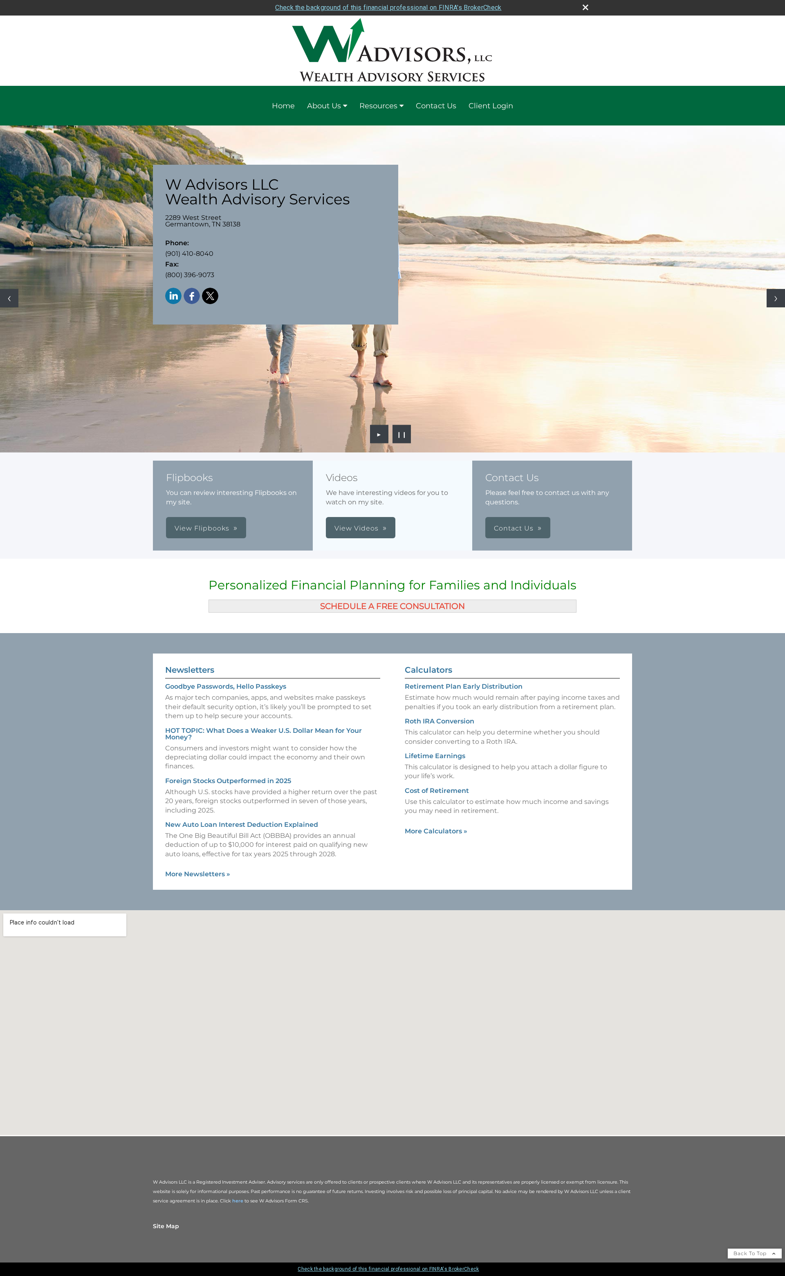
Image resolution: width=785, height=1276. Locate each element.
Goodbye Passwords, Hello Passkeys (225, 686)
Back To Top (750, 1253)
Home (283, 105)
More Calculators (436, 831)
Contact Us (436, 105)
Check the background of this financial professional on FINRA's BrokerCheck (388, 7)
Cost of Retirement (437, 791)
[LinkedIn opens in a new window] (173, 296)
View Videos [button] (356, 528)
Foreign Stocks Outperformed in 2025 (228, 781)
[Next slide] (776, 298)
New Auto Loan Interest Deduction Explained (241, 824)
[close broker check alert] (585, 7)
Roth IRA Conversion (439, 721)
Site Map (166, 1226)
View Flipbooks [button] (202, 528)
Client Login (491, 105)
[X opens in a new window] (210, 296)
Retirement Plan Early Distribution (464, 686)
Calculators (428, 670)
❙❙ (402, 434)
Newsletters (189, 670)
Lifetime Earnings (435, 756)
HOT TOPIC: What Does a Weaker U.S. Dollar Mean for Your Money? (263, 734)
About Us (324, 105)
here (237, 1201)
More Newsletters (197, 874)
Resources (378, 105)
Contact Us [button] (514, 528)
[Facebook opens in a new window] (192, 296)
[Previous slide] (9, 298)
